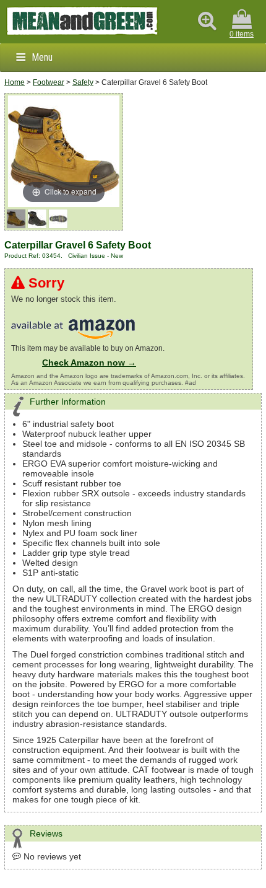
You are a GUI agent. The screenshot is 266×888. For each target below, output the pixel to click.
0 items (242, 34)
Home (14, 82)
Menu (42, 57)
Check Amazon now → (89, 362)
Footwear (48, 82)
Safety (82, 82)
